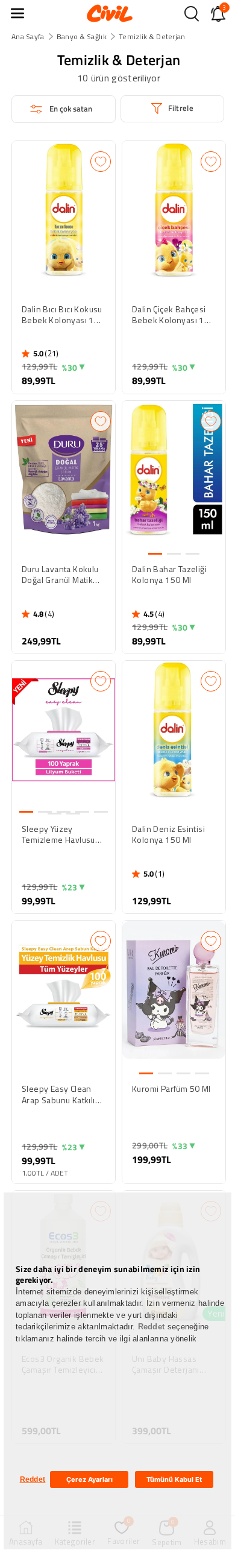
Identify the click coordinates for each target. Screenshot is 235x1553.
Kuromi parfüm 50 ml (171, 1089)
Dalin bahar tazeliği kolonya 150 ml (169, 574)
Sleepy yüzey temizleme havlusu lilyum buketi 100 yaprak (58, 834)
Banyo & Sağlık (82, 36)
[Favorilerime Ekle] (100, 161)
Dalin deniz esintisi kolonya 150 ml (168, 834)
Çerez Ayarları (89, 1479)
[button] (17, 13)
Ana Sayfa (28, 36)
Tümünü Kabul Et (174, 1479)
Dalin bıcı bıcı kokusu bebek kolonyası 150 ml (63, 315)
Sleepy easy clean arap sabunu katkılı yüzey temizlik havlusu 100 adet (58, 1094)
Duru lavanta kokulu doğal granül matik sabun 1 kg (60, 574)
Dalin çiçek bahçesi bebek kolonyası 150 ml (173, 315)
